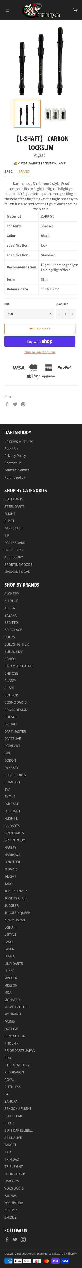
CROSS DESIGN (15, 709)
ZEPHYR (10, 1210)
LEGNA (9, 956)
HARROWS (12, 854)
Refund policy (14, 477)
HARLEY (10, 847)
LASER (9, 949)
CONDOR (11, 695)
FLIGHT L (11, 818)
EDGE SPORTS (15, 775)
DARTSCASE (13, 528)
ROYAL (9, 1079)
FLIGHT (9, 513)
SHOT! (9, 1123)
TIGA (7, 1152)
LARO (8, 942)
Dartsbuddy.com (25, 1253)
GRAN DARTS (14, 833)
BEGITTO (11, 622)
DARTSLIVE (12, 738)
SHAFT (9, 521)
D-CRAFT (11, 724)
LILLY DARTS (13, 963)
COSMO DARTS (15, 702)
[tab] (8, 172)
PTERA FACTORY (16, 1065)
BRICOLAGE (13, 629)
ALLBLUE (11, 601)
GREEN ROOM (14, 840)
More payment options (40, 352)
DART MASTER (15, 731)
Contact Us (12, 463)
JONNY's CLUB (15, 898)
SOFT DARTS (13, 499)
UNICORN (11, 1181)
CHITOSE (11, 673)
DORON (10, 760)
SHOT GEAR (13, 1116)
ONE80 (9, 1021)
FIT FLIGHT (12, 811)
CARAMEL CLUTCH (18, 666)
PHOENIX (11, 1043)
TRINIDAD (11, 1159)
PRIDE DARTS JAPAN (19, 1050)
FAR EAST (11, 804)
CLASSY (10, 680)
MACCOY (10, 978)
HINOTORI (12, 862)
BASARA (10, 615)
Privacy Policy (15, 455)
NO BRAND (12, 1014)
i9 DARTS (11, 869)
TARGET (10, 1145)
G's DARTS (12, 826)
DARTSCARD (13, 550)
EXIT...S (9, 796)
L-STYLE (10, 934)
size (7, 304)
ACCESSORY (13, 557)
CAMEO (10, 659)
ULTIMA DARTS (15, 1174)
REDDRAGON (14, 1072)
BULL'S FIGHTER (16, 644)
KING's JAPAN (14, 920)
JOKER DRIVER (15, 891)
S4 (6, 1094)
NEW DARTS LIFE (16, 1007)
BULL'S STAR (13, 651)
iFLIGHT (10, 876)
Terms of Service (16, 470)
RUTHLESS (12, 1087)
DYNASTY (11, 767)
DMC (7, 753)
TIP (6, 535)
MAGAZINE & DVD (17, 571)
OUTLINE (11, 1029)
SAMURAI (11, 1101)
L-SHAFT (10, 927)
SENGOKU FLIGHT (17, 1108)
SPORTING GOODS (18, 564)
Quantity (62, 304)
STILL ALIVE (13, 1137)
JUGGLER (11, 905)
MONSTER (12, 1000)
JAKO (8, 884)
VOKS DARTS (14, 1188)
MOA (7, 992)
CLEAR (9, 688)
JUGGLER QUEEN (17, 912)
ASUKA (9, 608)
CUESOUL (11, 717)
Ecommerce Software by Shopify (57, 1253)
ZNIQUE (10, 1217)
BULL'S (9, 637)
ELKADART (12, 782)
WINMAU (10, 1195)
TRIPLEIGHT (13, 1166)
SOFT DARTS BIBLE (18, 1130)
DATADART (12, 746)
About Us (11, 448)
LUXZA (9, 970)
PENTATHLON (14, 1036)
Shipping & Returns (18, 441)
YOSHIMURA (13, 1203)
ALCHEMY (11, 593)
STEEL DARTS (14, 506)
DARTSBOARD (14, 543)
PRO (7, 1058)
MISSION (10, 985)
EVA (7, 789)
